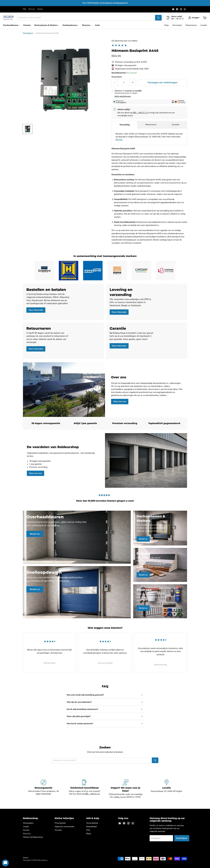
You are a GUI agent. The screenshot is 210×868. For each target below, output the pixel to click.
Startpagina (28, 33)
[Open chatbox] (5, 863)
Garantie (175, 124)
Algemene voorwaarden (64, 826)
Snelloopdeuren (70, 25)
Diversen (86, 25)
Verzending (124, 124)
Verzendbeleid (92, 823)
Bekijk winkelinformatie (123, 96)
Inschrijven (181, 838)
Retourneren (191, 25)
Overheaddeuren (11, 25)
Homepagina (28, 823)
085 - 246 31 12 (140, 112)
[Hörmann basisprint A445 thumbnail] (27, 129)
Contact (40, 9)
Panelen (27, 25)
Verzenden (177, 25)
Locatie (203, 25)
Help (166, 25)
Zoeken (25, 858)
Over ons (31, 9)
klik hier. (119, 139)
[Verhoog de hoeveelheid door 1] (133, 82)
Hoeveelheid (117, 77)
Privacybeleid (60, 823)
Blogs (88, 833)
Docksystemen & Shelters (46, 25)
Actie (97, 25)
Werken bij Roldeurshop (33, 837)
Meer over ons (119, 401)
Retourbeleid (91, 826)
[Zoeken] (158, 17)
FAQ (24, 9)
